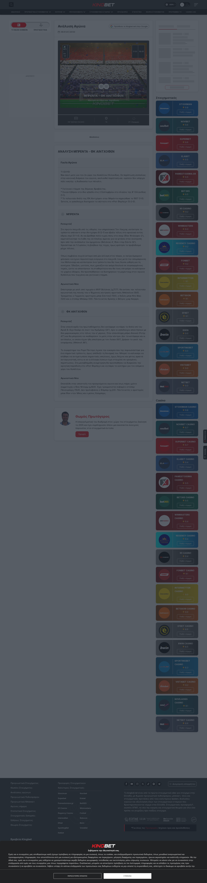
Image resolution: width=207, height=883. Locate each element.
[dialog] (103, 862)
